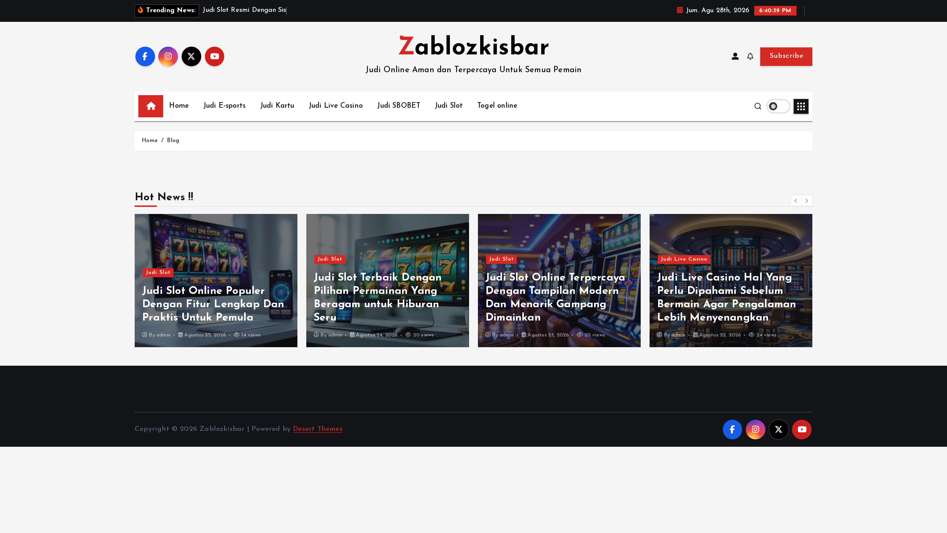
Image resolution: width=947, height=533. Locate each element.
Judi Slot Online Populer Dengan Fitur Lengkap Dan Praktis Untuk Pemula (213, 304)
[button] (796, 200)
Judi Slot (449, 106)
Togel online (497, 106)
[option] (216, 280)
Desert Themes (318, 429)
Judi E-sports (224, 106)
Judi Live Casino (336, 106)
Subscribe (786, 56)
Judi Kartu (277, 106)
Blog (173, 141)
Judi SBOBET (398, 106)
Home (179, 106)
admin (163, 335)
